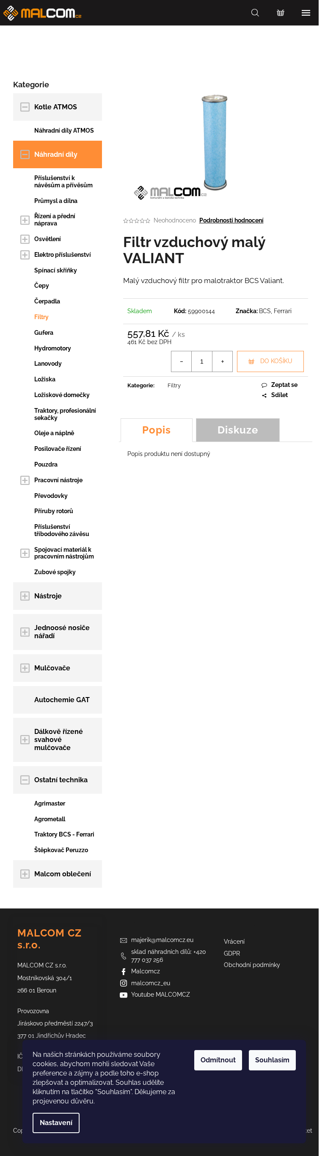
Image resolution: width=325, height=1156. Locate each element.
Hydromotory (52, 348)
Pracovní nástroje (58, 480)
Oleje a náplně (54, 433)
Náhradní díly (55, 154)
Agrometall (49, 819)
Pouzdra (46, 464)
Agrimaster (49, 803)
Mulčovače (52, 668)
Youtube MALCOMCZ (160, 994)
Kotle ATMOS (55, 107)
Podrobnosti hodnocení (231, 220)
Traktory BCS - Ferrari (64, 834)
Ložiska (44, 379)
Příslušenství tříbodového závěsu (61, 530)
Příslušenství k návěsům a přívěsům (63, 182)
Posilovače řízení (57, 448)
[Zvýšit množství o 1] (222, 361)
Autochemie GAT (62, 700)
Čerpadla (47, 301)
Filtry (41, 317)
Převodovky (51, 495)
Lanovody (48, 363)
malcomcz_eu (150, 983)
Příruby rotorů (53, 511)
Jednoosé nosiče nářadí (62, 632)
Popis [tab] (156, 430)
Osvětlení (47, 239)
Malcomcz (145, 971)
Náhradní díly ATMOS (64, 130)
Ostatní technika (61, 780)
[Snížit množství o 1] (181, 361)
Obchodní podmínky (252, 964)
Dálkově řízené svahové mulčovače (58, 740)
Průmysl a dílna (55, 200)
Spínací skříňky (55, 270)
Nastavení (56, 1123)
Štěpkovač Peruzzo (61, 850)
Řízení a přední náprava (54, 220)
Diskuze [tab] (238, 430)
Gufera (43, 332)
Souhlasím (272, 1060)
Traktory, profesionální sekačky (65, 414)
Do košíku (276, 361)
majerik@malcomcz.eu (162, 939)
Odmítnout (218, 1060)
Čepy (41, 285)
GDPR (232, 953)
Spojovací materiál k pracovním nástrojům (64, 553)
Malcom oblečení (62, 874)
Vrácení (234, 941)
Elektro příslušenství (62, 254)
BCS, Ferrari (275, 311)
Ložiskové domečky (62, 395)
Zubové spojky (55, 572)
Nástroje (48, 596)
